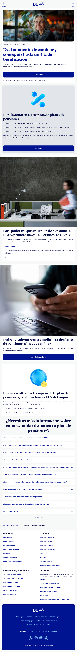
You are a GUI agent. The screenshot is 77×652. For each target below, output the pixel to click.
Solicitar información (12, 258)
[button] (4, 4)
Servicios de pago (26, 621)
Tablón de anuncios (50, 621)
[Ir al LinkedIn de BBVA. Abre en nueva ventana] (41, 638)
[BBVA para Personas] (38, 4)
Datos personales (40, 617)
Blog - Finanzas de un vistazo (50, 587)
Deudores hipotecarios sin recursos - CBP (55, 599)
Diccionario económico (48, 591)
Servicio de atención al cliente (38, 625)
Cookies (29, 617)
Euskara (54, 631)
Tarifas (38, 621)
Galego (46, 631)
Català (30, 631)
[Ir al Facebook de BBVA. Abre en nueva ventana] (30, 638)
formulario (43, 579)
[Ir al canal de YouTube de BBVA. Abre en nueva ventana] (46, 638)
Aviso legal (20, 617)
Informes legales (55, 617)
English (38, 631)
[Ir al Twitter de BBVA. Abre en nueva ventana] (36, 638)
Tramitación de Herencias (49, 583)
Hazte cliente (10, 247)
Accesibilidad (45, 595)
